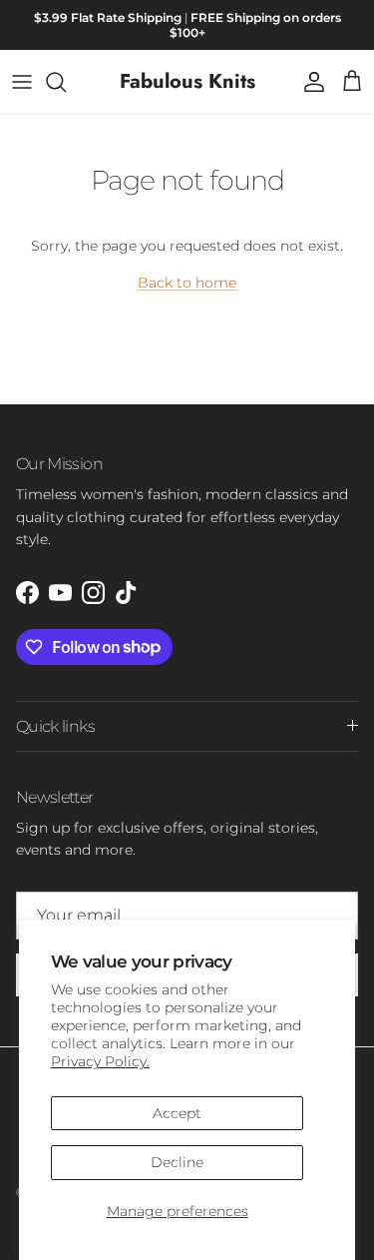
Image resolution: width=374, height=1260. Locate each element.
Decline (177, 1162)
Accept (177, 1113)
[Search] (66, 82)
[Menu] (22, 82)
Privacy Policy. (100, 1061)
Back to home (187, 283)
